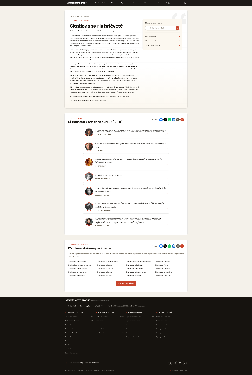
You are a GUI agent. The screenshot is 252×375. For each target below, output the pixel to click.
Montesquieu (101, 166)
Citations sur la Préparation (77, 262)
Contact (80, 370)
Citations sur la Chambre (76, 276)
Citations (114, 3)
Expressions (125, 3)
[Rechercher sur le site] (185, 3)
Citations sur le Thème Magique (107, 262)
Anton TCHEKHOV (102, 179)
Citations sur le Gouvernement (136, 272)
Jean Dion (99, 151)
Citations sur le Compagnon (77, 272)
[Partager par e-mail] (178, 119)
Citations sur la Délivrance (134, 265)
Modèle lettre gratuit (77, 3)
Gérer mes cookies (108, 370)
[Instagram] (185, 363)
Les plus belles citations (162, 45)
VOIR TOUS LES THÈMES (126, 283)
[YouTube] (180, 363)
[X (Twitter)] (175, 363)
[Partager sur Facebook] (161, 119)
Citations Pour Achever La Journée (79, 265)
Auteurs (159, 3)
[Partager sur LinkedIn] (173, 119)
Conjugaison (170, 3)
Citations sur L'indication (163, 269)
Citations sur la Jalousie (105, 269)
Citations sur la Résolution (134, 269)
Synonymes (136, 3)
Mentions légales (70, 370)
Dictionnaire (148, 3)
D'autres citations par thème (89, 248)
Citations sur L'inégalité (162, 262)
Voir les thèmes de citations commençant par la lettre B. (88, 100)
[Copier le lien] (182, 119)
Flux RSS (96, 370)
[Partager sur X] (165, 119)
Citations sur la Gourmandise (77, 269)
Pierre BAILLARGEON (103, 210)
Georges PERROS (102, 195)
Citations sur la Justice (104, 272)
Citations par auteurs (162, 41)
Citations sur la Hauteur (105, 265)
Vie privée (89, 370)
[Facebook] (170, 363)
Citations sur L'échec (162, 265)
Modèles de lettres (101, 3)
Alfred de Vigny (102, 226)
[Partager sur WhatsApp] (169, 119)
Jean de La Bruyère (103, 134)
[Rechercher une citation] (177, 28)
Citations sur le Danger (133, 276)
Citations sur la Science (104, 276)
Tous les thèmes (162, 36)
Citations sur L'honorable (163, 276)
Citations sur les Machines (163, 272)
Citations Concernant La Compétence (138, 262)
